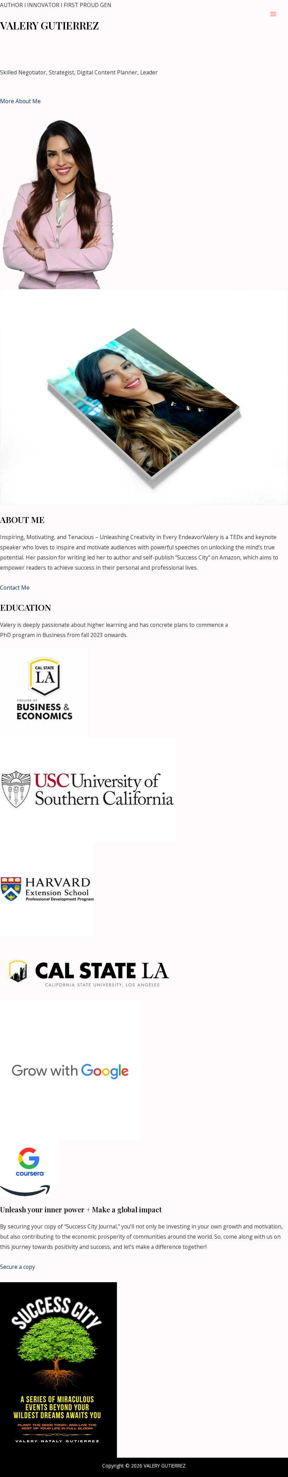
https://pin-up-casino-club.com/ (109, 43)
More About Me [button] (20, 101)
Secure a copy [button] (17, 1267)
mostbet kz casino (45, 43)
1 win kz (194, 43)
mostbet (11, 43)
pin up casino (167, 43)
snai (210, 43)
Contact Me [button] (15, 587)
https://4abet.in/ (60, 53)
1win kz (29, 53)
